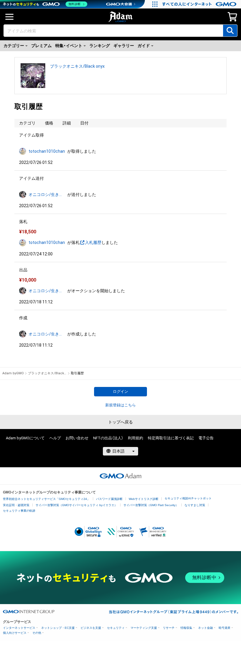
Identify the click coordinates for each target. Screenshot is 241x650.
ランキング (99, 45)
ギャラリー (123, 45)
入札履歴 (93, 242)
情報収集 (186, 627)
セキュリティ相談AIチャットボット (188, 498)
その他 (36, 632)
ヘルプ (55, 438)
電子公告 (206, 438)
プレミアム (41, 45)
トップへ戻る (120, 422)
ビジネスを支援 (91, 627)
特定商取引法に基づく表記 (171, 438)
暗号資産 (224, 627)
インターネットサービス (19, 627)
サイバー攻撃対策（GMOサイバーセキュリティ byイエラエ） (76, 505)
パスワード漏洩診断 (109, 499)
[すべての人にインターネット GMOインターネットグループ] (200, 4)
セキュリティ (116, 627)
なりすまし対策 (195, 505)
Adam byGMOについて (25, 438)
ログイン (120, 391)
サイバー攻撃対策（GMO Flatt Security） (150, 505)
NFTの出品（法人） (108, 438)
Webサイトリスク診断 (143, 499)
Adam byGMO (13, 373)
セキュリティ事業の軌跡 (19, 510)
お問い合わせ (77, 438)
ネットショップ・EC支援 (58, 627)
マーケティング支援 (143, 627)
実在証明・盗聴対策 (16, 505)
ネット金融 (205, 627)
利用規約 (135, 438)
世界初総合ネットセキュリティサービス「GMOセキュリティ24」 (46, 499)
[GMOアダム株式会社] (120, 475)
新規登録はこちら (120, 405)
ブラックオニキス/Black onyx (77, 66)
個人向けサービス (14, 632)
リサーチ (169, 627)
